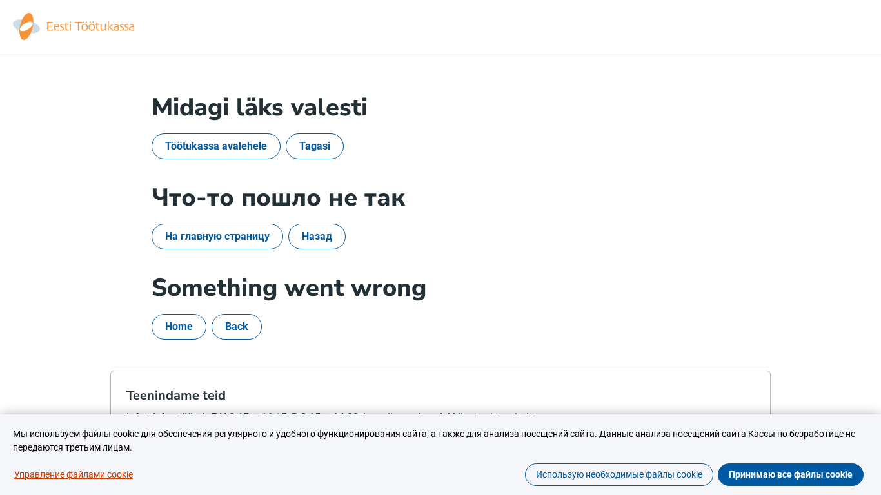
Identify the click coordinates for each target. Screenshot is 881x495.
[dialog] (440, 454)
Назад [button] (317, 236)
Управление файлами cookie (73, 474)
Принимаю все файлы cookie (791, 474)
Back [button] (236, 326)
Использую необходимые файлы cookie (619, 474)
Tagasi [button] (314, 146)
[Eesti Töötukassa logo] (75, 26)
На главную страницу (217, 236)
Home (179, 326)
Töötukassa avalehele (216, 146)
